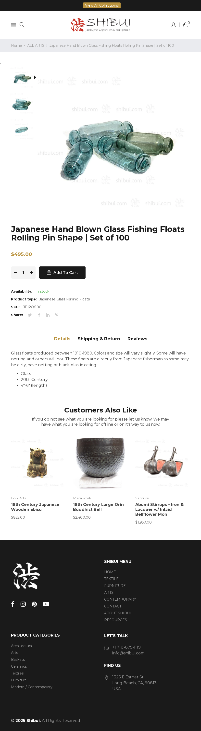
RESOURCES (115, 620)
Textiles (17, 673)
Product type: (24, 299)
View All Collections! (102, 5)
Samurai (142, 498)
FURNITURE (115, 585)
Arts (14, 653)
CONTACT (112, 606)
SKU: (15, 307)
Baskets (18, 659)
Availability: (21, 291)
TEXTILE (111, 579)
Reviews (137, 339)
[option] (24, 78)
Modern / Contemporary (31, 687)
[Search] (22, 24)
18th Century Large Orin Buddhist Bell (98, 507)
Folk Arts (18, 498)
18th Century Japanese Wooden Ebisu (35, 507)
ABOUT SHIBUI (117, 613)
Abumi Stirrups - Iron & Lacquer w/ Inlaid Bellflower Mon (159, 509)
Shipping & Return (99, 339)
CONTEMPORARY (120, 599)
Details (62, 339)
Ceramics (19, 666)
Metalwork (82, 498)
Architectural (22, 646)
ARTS (108, 592)
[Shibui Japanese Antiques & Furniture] (100, 25)
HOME (110, 572)
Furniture (19, 680)
